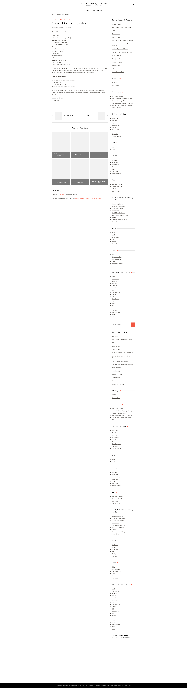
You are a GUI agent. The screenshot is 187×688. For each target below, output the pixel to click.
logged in (62, 194)
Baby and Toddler (117, 184)
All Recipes (54, 19)
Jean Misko (115, 288)
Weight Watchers (117, 136)
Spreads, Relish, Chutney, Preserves (122, 103)
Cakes (113, 31)
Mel (113, 305)
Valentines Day (116, 173)
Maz (113, 301)
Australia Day (116, 164)
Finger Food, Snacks (118, 208)
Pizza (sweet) (116, 59)
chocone (114, 281)
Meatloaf (80, 182)
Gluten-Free (115, 125)
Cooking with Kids (117, 187)
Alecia (113, 277)
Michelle (114, 310)
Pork (113, 239)
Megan (114, 303)
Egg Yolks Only (116, 259)
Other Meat (115, 237)
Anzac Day (115, 162)
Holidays (114, 160)
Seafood (114, 244)
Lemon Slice (99, 155)
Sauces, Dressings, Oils (119, 101)
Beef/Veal (115, 233)
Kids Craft (115, 189)
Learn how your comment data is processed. (88, 198)
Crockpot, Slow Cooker (118, 206)
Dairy (113, 255)
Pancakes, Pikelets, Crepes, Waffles (122, 52)
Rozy (113, 314)
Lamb (113, 235)
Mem (53, 27)
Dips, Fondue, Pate (117, 96)
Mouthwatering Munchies (94, 3)
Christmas (115, 167)
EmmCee (114, 285)
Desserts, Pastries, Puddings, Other (122, 40)
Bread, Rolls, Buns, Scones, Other (122, 27)
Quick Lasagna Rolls (60, 182)
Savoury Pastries (117, 62)
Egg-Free (114, 123)
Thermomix (115, 266)
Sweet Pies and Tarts (118, 72)
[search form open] (133, 4)
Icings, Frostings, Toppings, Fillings (122, 98)
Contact (87, 10)
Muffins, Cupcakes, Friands (66, 19)
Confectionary (116, 37)
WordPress (128, 685)
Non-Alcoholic (116, 86)
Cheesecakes (116, 34)
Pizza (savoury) (116, 55)
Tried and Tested (97, 10)
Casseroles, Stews (117, 204)
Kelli (113, 297)
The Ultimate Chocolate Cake (99, 182)
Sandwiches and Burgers (119, 219)
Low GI (114, 127)
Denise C (114, 283)
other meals (115, 211)
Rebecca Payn (116, 312)
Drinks (113, 147)
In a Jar (114, 149)
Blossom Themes (113, 685)
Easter (114, 169)
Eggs (113, 261)
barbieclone (115, 279)
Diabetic (114, 121)
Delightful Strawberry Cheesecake (60, 154)
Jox (113, 290)
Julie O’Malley (116, 292)
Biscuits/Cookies (116, 24)
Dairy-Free (115, 118)
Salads (114, 217)
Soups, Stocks (116, 222)
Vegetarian (115, 134)
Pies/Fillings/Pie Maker (118, 213)
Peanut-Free (115, 129)
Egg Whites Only (117, 257)
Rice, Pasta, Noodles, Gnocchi (120, 215)
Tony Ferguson (116, 132)
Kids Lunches (116, 191)
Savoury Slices (116, 65)
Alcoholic (114, 82)
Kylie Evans (115, 299)
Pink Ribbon (115, 171)
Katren (114, 294)
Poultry (114, 241)
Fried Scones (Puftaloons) (80, 155)
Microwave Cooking (117, 264)
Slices (113, 69)
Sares (113, 317)
